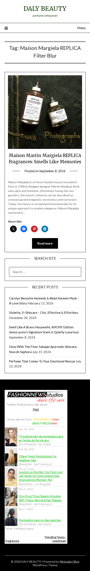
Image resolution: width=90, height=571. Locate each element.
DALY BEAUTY (45, 8)
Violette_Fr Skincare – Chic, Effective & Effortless (43, 312)
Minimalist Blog (69, 561)
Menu (81, 28)
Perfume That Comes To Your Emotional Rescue (42, 361)
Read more (45, 243)
